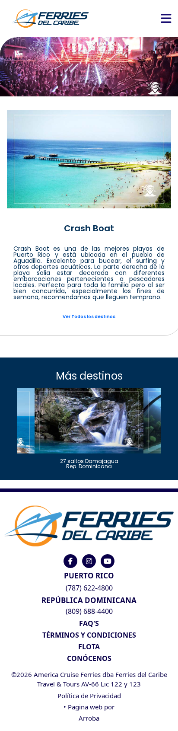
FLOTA (89, 646)
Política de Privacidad (89, 695)
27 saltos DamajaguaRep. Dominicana (89, 463)
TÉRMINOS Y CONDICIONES (89, 635)
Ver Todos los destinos (89, 316)
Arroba (89, 718)
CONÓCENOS (89, 658)
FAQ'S (89, 623)
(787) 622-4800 (89, 588)
